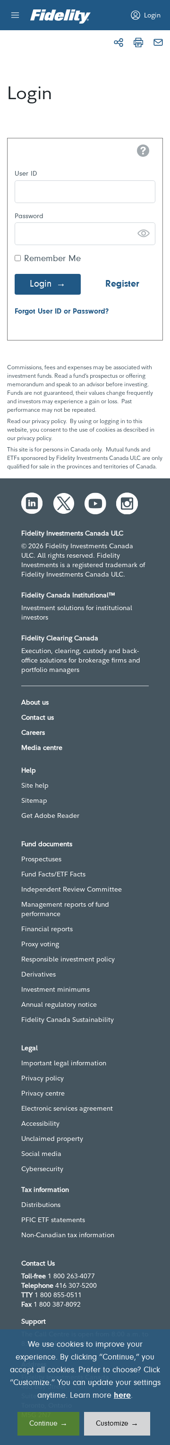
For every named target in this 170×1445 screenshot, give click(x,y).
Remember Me (52, 259)
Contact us (37, 717)
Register (122, 284)
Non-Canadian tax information (67, 1235)
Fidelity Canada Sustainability (67, 1019)
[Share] (118, 42)
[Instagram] (127, 503)
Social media (41, 1153)
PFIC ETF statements (53, 1220)
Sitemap (34, 800)
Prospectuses (41, 859)
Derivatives (38, 974)
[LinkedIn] (32, 503)
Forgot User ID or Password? (62, 311)
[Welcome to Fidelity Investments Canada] (60, 16)
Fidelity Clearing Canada (59, 638)
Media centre (41, 747)
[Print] (138, 42)
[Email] (158, 42)
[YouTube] (95, 503)
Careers (33, 732)
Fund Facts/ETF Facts (53, 874)
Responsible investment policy (68, 959)
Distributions (40, 1204)
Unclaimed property (52, 1138)
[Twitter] (64, 503)
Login (40, 284)
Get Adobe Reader (50, 815)
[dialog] (85, 1387)
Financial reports (47, 929)
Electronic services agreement (67, 1108)
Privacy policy (42, 1078)
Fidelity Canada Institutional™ (68, 595)
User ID (26, 174)
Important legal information (63, 1063)
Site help (35, 785)
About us (35, 702)
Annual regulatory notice (59, 1004)
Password (29, 216)
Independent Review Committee (71, 889)
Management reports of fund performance (65, 909)
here (122, 1396)
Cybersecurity (42, 1168)
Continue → (48, 1424)
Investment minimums (55, 989)
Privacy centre (43, 1093)
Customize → (117, 1424)
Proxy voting (40, 944)
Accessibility (40, 1123)
